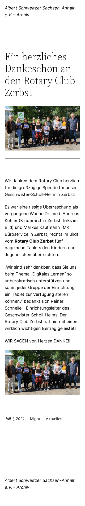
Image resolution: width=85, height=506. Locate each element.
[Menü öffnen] (7, 27)
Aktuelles (54, 418)
